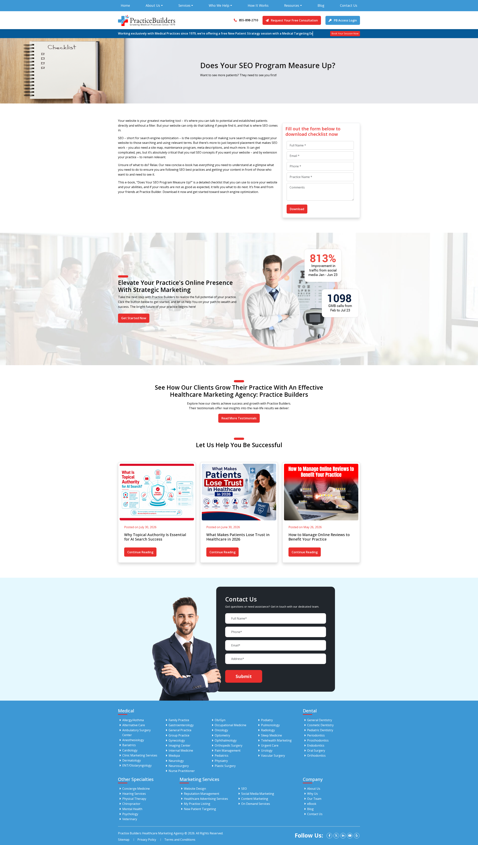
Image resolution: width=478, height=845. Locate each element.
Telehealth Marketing (276, 740)
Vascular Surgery (273, 755)
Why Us (312, 794)
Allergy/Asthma (133, 720)
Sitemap (123, 839)
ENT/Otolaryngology (137, 765)
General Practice (180, 730)
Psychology (130, 814)
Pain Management (227, 750)
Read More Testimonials (239, 418)
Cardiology (129, 750)
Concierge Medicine (136, 789)
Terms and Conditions (179, 839)
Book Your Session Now (345, 33)
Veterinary (129, 819)
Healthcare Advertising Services (206, 799)
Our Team (314, 799)
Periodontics (316, 735)
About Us (153, 5)
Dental (310, 711)
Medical (126, 711)
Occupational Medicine (230, 725)
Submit (244, 676)
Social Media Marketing (257, 794)
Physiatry (221, 761)
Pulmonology (270, 725)
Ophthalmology (226, 740)
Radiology (268, 730)
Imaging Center (179, 745)
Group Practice (179, 735)
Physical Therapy (134, 799)
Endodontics (315, 745)
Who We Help (219, 5)
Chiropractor (131, 804)
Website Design (195, 789)
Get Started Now (133, 318)
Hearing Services (134, 794)
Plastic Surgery (225, 766)
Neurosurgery (179, 766)
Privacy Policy (146, 839)
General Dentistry (319, 720)
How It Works (258, 5)
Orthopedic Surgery (228, 745)
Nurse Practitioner (182, 771)
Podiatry (267, 720)
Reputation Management (201, 794)
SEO (244, 789)
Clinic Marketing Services (139, 755)
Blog (321, 5)
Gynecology (177, 740)
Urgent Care (269, 745)
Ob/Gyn (220, 720)
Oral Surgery (316, 750)
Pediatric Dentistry (320, 730)
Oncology (221, 730)
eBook (311, 804)
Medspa (174, 755)
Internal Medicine (181, 750)
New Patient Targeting (200, 809)
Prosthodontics (318, 740)
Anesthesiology (133, 740)
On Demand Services (255, 804)
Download (297, 209)
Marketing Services (199, 779)
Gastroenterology (181, 725)
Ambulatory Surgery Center (136, 732)
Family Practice (179, 720)
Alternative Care (133, 725)
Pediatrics (221, 755)
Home (125, 5)
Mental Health (132, 809)
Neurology (176, 761)
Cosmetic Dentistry (320, 725)
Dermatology (131, 760)
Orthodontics (316, 755)
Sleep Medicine (271, 735)
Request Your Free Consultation (294, 20)
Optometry (222, 735)
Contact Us (348, 5)
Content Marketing (254, 799)
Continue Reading (140, 552)
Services (184, 5)
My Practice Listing (197, 804)
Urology (266, 750)
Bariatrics (129, 745)
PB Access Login (345, 20)
